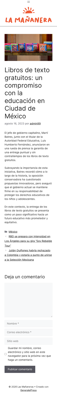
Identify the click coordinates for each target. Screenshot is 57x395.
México (13, 231)
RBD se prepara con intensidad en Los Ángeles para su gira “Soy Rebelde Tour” (28, 241)
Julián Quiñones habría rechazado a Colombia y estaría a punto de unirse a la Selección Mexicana (28, 255)
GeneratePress (28, 390)
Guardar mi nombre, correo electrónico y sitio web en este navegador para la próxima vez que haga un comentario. (29, 354)
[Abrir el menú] (28, 2)
